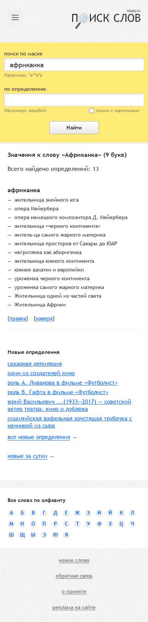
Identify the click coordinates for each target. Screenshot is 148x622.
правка (17, 318)
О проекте (74, 591)
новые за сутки (27, 456)
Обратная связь (74, 576)
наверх (44, 318)
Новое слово (74, 560)
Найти (74, 128)
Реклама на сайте (74, 607)
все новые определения (39, 437)
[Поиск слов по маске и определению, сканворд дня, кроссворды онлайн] (106, 19)
